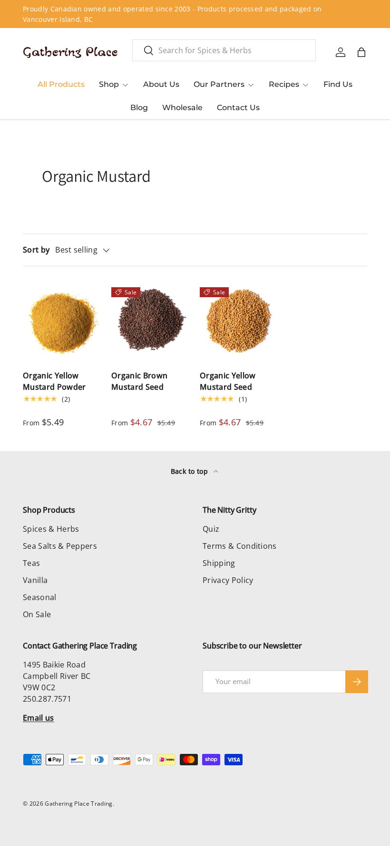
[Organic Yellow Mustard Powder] (62, 321)
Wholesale (182, 107)
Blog (139, 107)
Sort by (36, 249)
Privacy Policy (228, 580)
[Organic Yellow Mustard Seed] (239, 321)
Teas (31, 563)
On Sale (37, 614)
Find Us (337, 84)
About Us (161, 84)
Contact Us (238, 107)
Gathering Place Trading (78, 803)
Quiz (211, 529)
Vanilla (35, 580)
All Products (61, 84)
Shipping (219, 563)
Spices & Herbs (51, 529)
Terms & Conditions (240, 546)
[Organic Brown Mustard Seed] (150, 321)
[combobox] (224, 50)
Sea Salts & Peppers (60, 546)
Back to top (190, 471)
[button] (361, 52)
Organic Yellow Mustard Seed (227, 381)
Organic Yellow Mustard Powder (54, 381)
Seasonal (40, 597)
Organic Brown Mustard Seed (139, 381)
